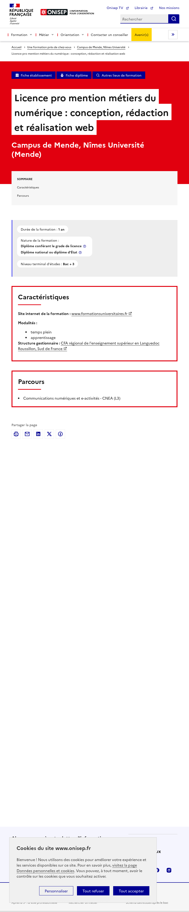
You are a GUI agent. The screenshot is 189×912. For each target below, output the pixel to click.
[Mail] (27, 434)
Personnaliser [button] (56, 890)
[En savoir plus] (85, 246)
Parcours (23, 195)
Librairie (141, 7)
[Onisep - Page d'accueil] (54, 12)
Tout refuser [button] (93, 890)
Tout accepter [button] (131, 890)
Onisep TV (115, 7)
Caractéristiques (28, 187)
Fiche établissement (36, 75)
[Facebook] (60, 434)
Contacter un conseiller (109, 34)
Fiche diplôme (77, 75)
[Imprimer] (16, 434)
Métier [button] (44, 34)
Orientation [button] (70, 34)
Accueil (16, 47)
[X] (49, 434)
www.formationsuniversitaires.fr (99, 313)
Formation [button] (19, 34)
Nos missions (169, 7)
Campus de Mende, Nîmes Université (101, 47)
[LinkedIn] (38, 434)
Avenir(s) (141, 34)
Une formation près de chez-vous (49, 47)
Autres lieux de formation (122, 75)
